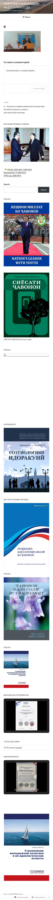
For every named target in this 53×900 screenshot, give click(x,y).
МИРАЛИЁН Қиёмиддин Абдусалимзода (21, 5)
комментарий (39, 88)
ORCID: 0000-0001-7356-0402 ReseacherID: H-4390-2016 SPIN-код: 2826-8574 (18, 172)
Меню (27, 17)
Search (7, 184)
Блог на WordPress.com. (13, 894)
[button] (21, 723)
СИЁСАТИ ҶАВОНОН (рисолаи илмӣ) (17, 339)
